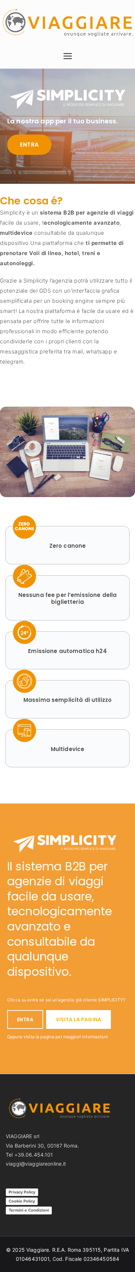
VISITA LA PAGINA (78, 1019)
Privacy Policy (22, 1192)
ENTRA (29, 144)
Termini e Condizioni (29, 1210)
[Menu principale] (67, 56)
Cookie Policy (22, 1201)
